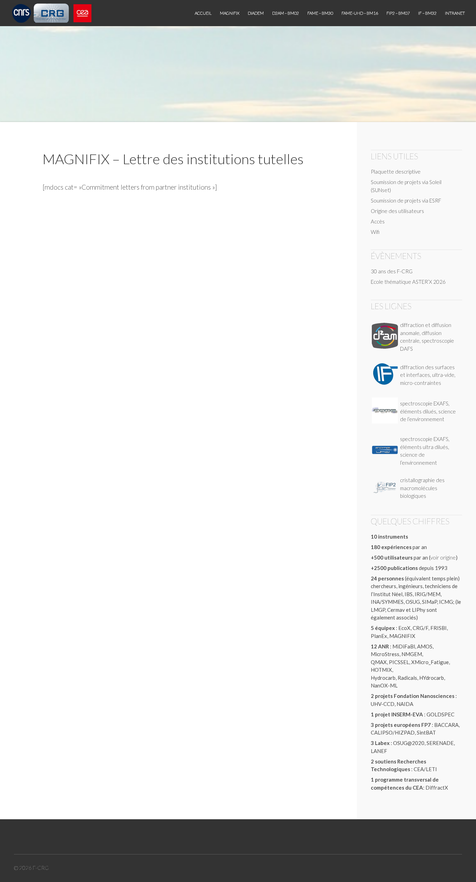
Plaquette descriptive (396, 171)
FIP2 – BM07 (398, 13)
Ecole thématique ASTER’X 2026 (408, 282)
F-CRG (41, 868)
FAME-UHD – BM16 (359, 13)
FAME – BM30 (320, 13)
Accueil (203, 13)
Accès (378, 221)
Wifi (375, 232)
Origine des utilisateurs (397, 211)
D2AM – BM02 (285, 13)
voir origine (443, 557)
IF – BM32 (427, 13)
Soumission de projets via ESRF (406, 200)
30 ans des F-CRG (392, 271)
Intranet (455, 13)
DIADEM (256, 13)
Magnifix (229, 13)
